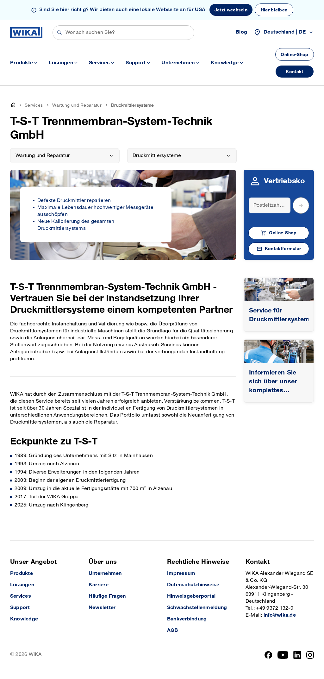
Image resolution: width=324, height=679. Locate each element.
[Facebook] (268, 655)
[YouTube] (283, 655)
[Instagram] (310, 655)
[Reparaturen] (279, 289)
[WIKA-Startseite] (26, 33)
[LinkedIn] (297, 655)
